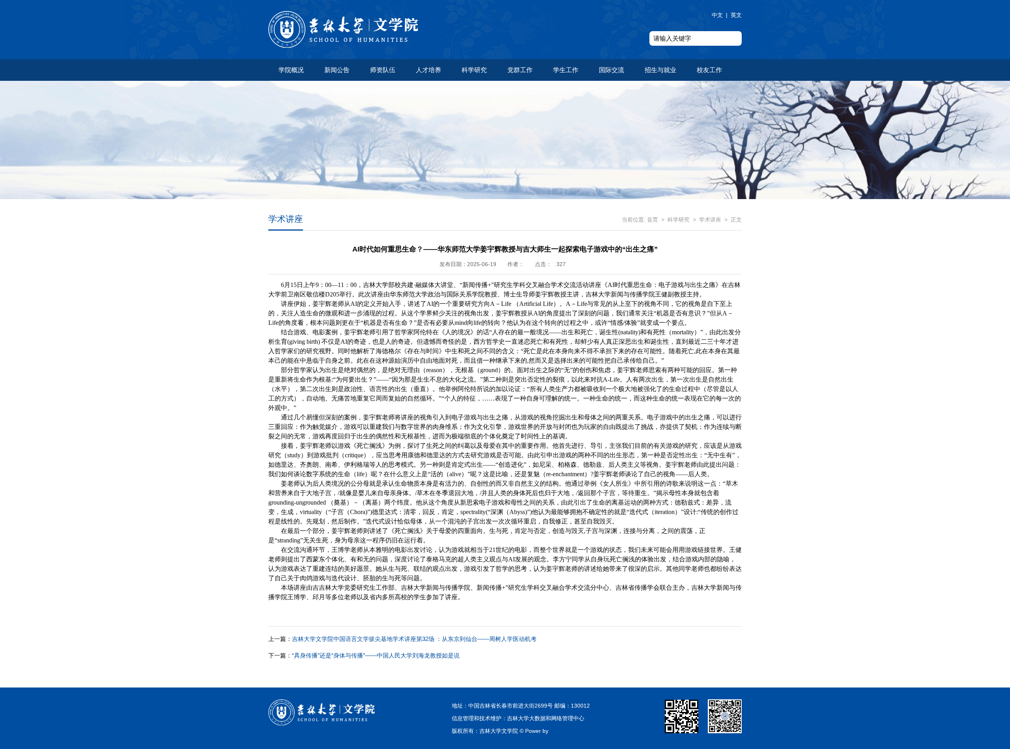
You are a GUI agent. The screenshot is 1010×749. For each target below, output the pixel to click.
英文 (736, 15)
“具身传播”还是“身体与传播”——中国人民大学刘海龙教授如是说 (364, 655)
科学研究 (474, 70)
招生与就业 (660, 70)
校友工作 (709, 70)
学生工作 (565, 70)
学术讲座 (710, 219)
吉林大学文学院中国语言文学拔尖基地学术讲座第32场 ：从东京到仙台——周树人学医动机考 (402, 638)
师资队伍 (382, 70)
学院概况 (291, 70)
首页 (652, 219)
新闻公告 (337, 70)
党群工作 (520, 70)
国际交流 (611, 70)
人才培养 (428, 70)
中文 (717, 15)
